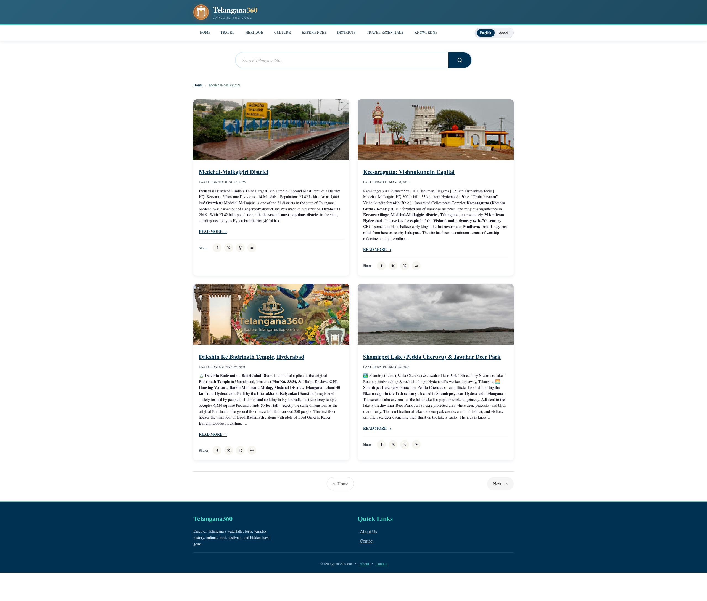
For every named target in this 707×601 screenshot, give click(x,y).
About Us (368, 531)
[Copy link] (251, 247)
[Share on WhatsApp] (240, 247)
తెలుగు (503, 32)
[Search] (459, 60)
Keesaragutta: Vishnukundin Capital (409, 171)
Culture (282, 32)
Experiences (314, 32)
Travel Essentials (385, 32)
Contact (366, 541)
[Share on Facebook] (217, 247)
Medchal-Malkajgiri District (233, 171)
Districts (346, 32)
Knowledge (426, 32)
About (364, 563)
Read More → (213, 231)
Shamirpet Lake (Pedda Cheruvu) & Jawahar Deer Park (432, 356)
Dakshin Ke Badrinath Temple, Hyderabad (251, 356)
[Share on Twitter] (228, 247)
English (485, 32)
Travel (227, 32)
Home (205, 32)
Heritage (254, 32)
